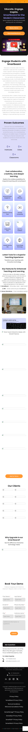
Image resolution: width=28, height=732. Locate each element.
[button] (14, 45)
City (4, 613)
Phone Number (19, 604)
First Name (6, 596)
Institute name (19, 613)
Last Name (17, 596)
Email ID (5, 604)
